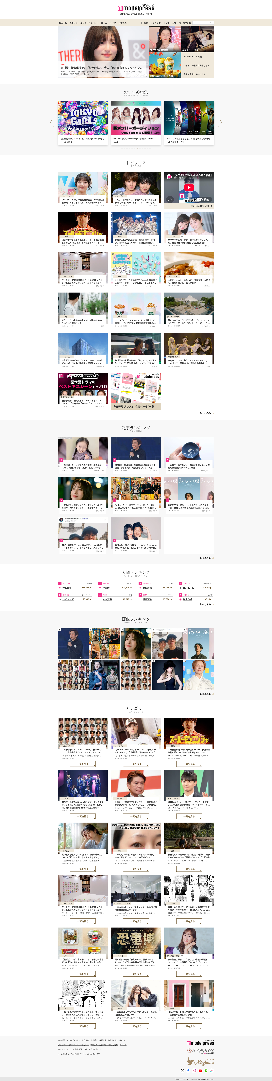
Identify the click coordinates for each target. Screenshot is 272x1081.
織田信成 (187, 599)
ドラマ (166, 22)
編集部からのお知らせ (116, 1040)
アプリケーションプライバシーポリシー (73, 1044)
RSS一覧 (123, 1044)
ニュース (63, 22)
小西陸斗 (107, 587)
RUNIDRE (188, 587)
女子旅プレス (185, 22)
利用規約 (85, 1040)
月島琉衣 (147, 599)
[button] (220, 122)
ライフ (113, 22)
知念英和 (107, 599)
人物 (174, 22)
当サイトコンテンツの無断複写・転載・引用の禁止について (81, 1049)
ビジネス (123, 22)
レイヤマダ (68, 599)
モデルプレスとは (73, 1040)
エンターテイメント (89, 22)
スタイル (74, 22)
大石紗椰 (67, 587)
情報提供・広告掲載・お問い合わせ (104, 1044)
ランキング (156, 22)
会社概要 (61, 1040)
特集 (146, 22)
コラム (104, 22)
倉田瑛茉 (147, 587)
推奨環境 (94, 1040)
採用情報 (102, 1040)
